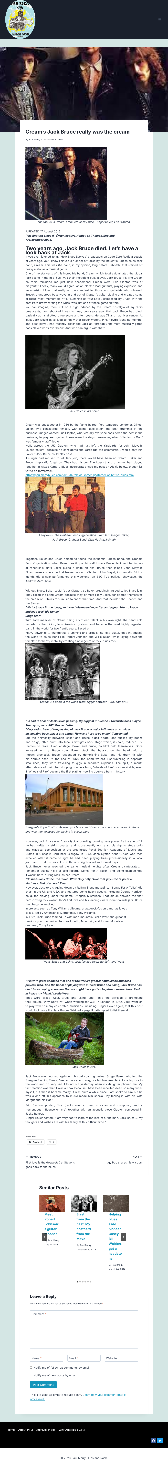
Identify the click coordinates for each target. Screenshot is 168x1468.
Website (111, 1358)
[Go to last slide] (44, 1237)
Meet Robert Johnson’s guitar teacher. (51, 1224)
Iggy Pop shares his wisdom (124, 1159)
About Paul (25, 1429)
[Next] (123, 1237)
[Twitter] (160, 1440)
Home (11, 1429)
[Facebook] (153, 1440)
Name (37, 1358)
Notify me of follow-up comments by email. (61, 1367)
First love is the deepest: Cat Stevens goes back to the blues (50, 1162)
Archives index (45, 1429)
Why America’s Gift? (72, 1429)
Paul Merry (34, 139)
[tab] (77, 1281)
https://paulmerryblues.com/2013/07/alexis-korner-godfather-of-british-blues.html (79, 475)
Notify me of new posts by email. (55, 1375)
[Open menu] (160, 19)
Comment (39, 1314)
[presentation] (52, 1203)
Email (73, 1358)
